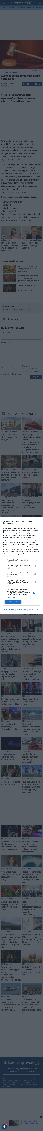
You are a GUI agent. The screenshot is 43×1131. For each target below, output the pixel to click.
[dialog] (21, 565)
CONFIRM (13, 602)
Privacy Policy (34, 610)
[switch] (34, 566)
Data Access (21, 610)
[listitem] (21, 560)
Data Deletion (9, 610)
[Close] (39, 521)
